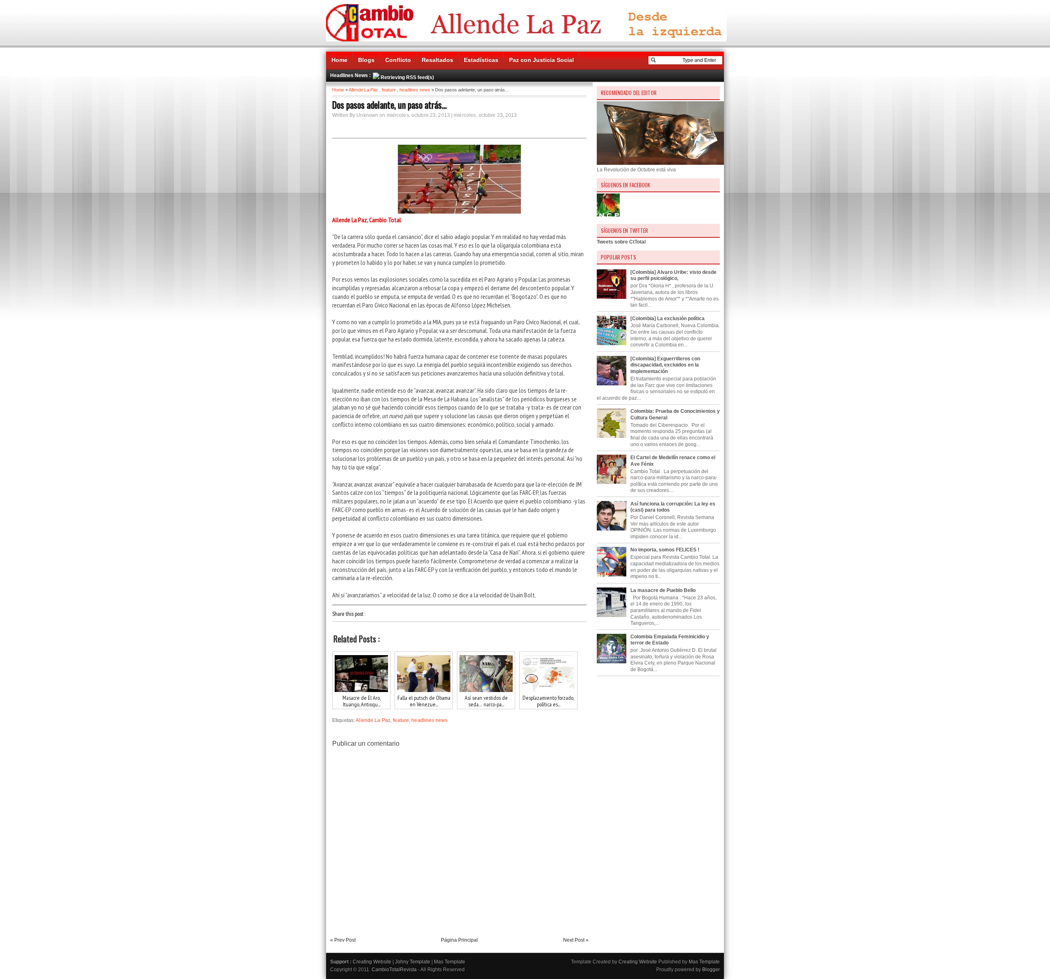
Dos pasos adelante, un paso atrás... (389, 104)
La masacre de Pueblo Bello (663, 590)
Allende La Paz (363, 89)
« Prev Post (343, 940)
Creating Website (372, 962)
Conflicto (398, 60)
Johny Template (412, 962)
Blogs (366, 60)
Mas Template (449, 962)
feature (389, 89)
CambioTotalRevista (394, 969)
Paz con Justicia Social (541, 60)
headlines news (414, 89)
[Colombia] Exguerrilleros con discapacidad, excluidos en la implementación (665, 365)
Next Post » (576, 940)
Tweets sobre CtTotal (621, 242)
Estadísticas (481, 60)
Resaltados (437, 60)
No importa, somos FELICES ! (664, 550)
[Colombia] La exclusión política (667, 318)
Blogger (711, 969)
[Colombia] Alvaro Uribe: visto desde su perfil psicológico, (673, 275)
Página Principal (459, 940)
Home (339, 60)
